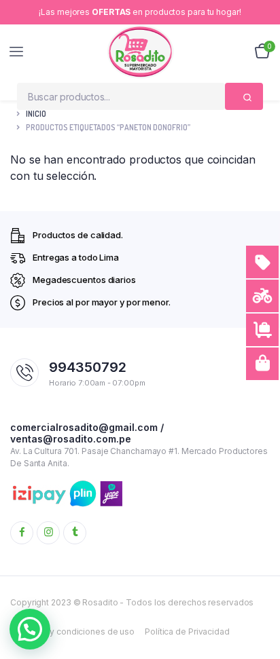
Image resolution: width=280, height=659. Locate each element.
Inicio (36, 114)
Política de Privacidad (187, 631)
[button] (30, 629)
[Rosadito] (140, 51)
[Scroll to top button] (258, 604)
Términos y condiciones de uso (72, 631)
